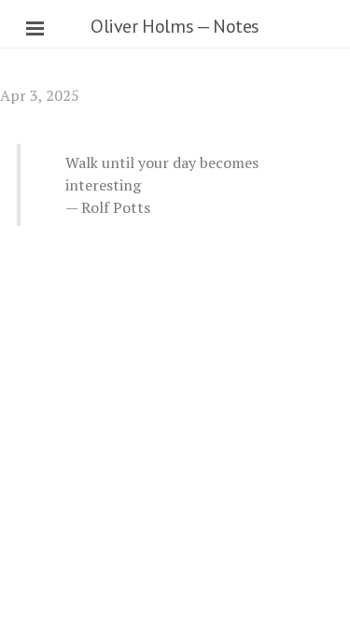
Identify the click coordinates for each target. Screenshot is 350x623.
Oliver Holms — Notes (175, 26)
